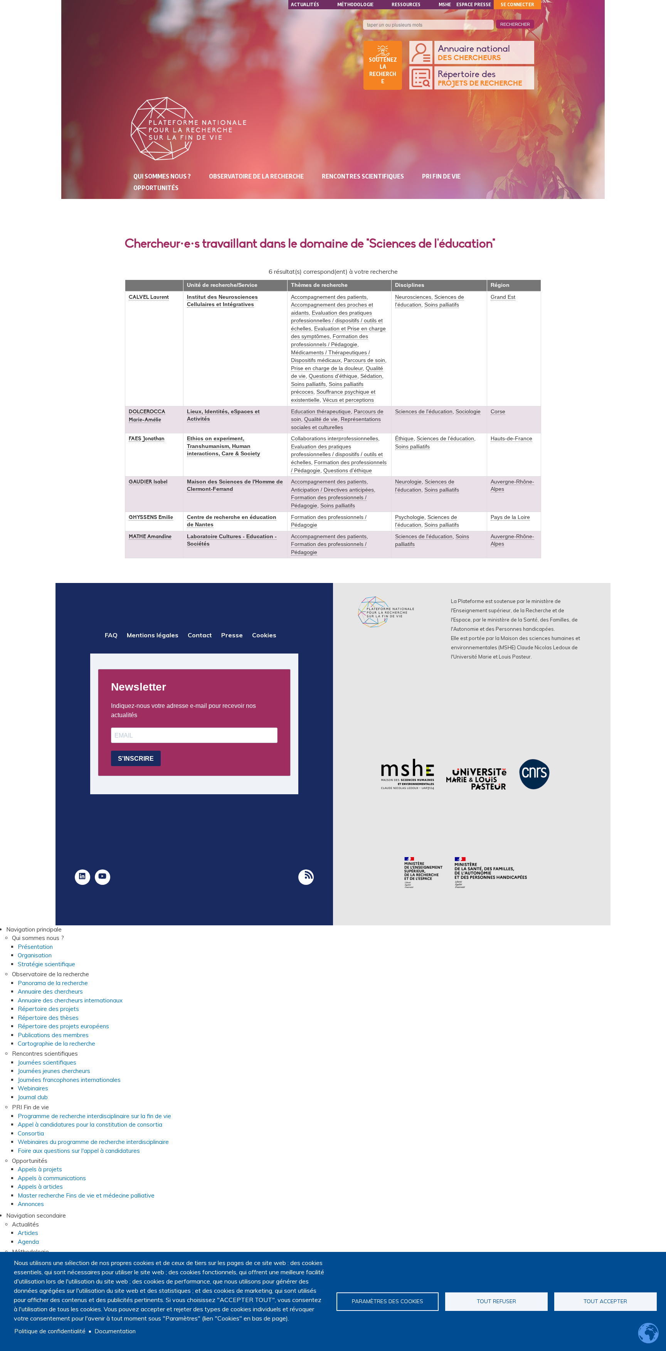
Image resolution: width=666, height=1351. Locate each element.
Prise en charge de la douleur (327, 368)
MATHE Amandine (150, 536)
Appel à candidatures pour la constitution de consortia (90, 1124)
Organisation (35, 955)
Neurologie (408, 482)
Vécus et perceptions (348, 400)
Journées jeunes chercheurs (54, 1071)
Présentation (35, 946)
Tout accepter (605, 1301)
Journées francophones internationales (69, 1079)
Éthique (404, 438)
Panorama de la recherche (53, 983)
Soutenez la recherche (383, 70)
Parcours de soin (364, 360)
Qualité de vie (321, 419)
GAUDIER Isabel (148, 482)
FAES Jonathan (146, 438)
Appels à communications (52, 1178)
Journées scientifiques (47, 1062)
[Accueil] (188, 128)
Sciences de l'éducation (423, 411)
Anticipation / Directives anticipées (332, 490)
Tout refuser (496, 1301)
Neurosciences (413, 297)
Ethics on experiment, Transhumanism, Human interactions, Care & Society (223, 446)
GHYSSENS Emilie (151, 517)
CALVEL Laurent (149, 297)
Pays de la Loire (510, 517)
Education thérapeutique (321, 411)
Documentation (115, 1331)
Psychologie (409, 517)
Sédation (371, 376)
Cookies (264, 635)
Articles (28, 1232)
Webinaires (33, 1088)
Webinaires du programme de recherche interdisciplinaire (93, 1141)
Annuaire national (474, 53)
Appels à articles (40, 1186)
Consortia (31, 1133)
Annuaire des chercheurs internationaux (70, 1000)
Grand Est (503, 297)
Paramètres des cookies (387, 1301)
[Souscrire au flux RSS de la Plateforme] (306, 877)
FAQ (111, 635)
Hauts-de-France (511, 438)
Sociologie (468, 411)
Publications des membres (53, 1035)
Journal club (33, 1097)
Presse (232, 635)
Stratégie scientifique (46, 964)
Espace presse (473, 4)
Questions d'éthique (333, 376)
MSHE (445, 4)
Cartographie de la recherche (56, 1043)
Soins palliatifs (308, 384)
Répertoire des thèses (48, 1017)
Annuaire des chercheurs (50, 991)
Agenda (28, 1241)
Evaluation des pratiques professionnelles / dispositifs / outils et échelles (337, 321)
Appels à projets (40, 1169)
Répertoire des (480, 78)
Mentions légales (152, 635)
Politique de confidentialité (50, 1331)
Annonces (31, 1204)
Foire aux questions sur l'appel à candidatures (79, 1150)
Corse (498, 411)
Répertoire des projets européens (63, 1026)
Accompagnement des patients (329, 297)
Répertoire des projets (48, 1008)
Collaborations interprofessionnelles (334, 438)
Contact (200, 635)
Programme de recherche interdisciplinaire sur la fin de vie (94, 1116)
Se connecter (517, 4)
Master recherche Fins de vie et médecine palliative (86, 1195)
